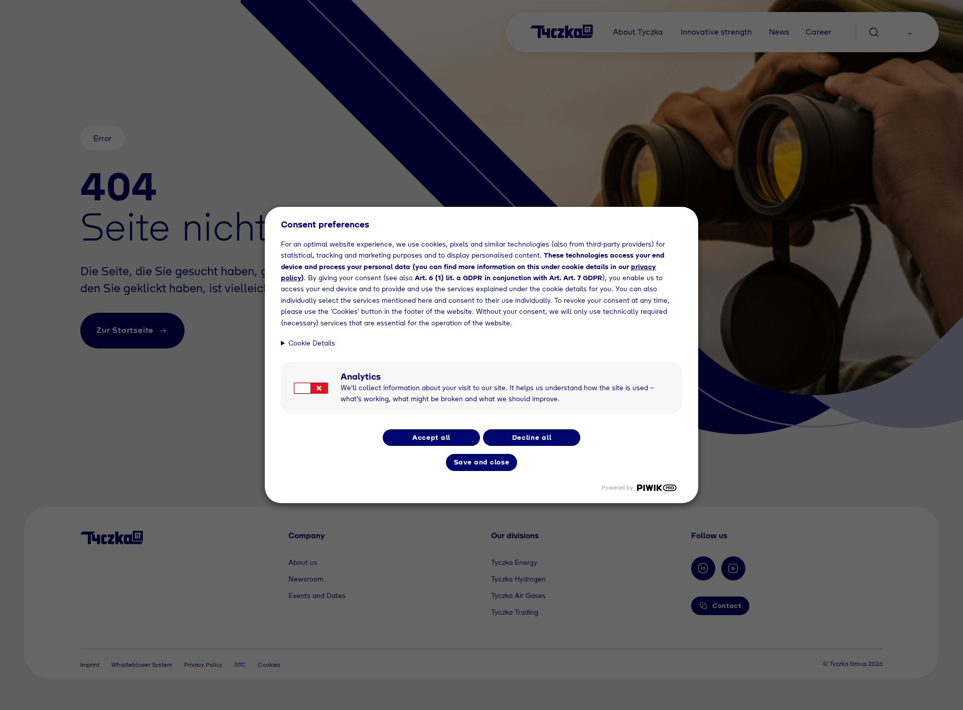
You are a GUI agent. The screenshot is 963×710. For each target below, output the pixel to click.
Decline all (532, 437)
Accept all (431, 437)
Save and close (482, 462)
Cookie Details (311, 342)
